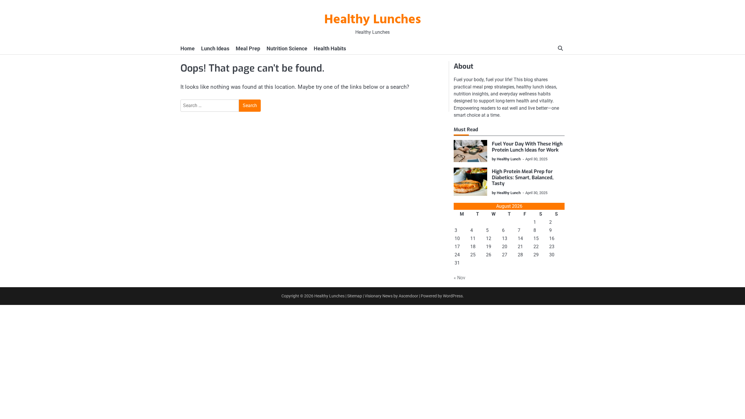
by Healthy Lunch (506, 159)
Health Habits (330, 48)
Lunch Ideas (215, 48)
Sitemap (354, 296)
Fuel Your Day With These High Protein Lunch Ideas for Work (527, 147)
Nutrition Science (287, 48)
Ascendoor (408, 296)
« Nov (459, 277)
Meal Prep (248, 48)
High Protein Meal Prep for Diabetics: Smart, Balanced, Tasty (523, 177)
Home (187, 48)
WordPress (453, 296)
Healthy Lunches (372, 20)
